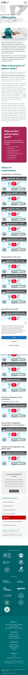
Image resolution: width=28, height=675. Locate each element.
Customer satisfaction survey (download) (12, 521)
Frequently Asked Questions (9, 525)
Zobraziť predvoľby (14, 345)
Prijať (14, 337)
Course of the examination (9, 513)
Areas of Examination (8, 506)
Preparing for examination (9, 509)
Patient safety (6, 517)
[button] (26, 323)
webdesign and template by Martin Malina (8, 673)
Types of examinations (8, 502)
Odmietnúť (14, 341)
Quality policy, (13, 481)
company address (18, 535)
